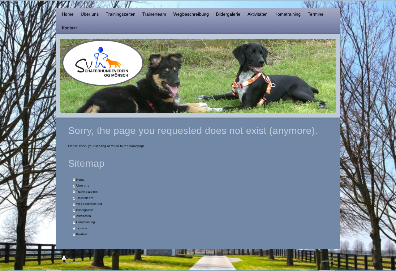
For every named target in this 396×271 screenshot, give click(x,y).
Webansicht (328, 260)
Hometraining (85, 222)
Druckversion (75, 258)
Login (331, 257)
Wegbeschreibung (89, 203)
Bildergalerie (85, 210)
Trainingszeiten (87, 191)
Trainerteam (84, 198)
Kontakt (81, 234)
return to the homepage (128, 146)
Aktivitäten (83, 215)
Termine (81, 228)
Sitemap (88, 258)
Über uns (82, 185)
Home (80, 179)
